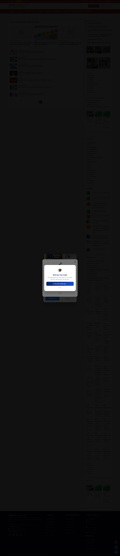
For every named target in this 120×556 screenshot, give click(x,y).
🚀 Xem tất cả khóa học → (60, 284)
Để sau (60, 287)
